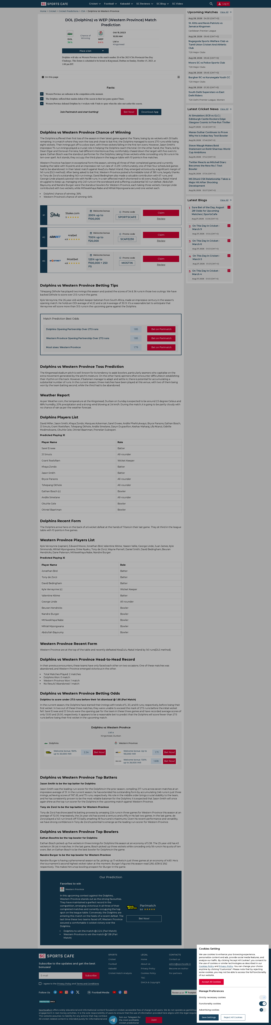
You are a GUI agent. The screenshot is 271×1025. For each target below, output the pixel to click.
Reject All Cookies (233, 1017)
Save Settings (209, 1017)
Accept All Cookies (211, 982)
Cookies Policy (206, 966)
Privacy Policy (226, 966)
